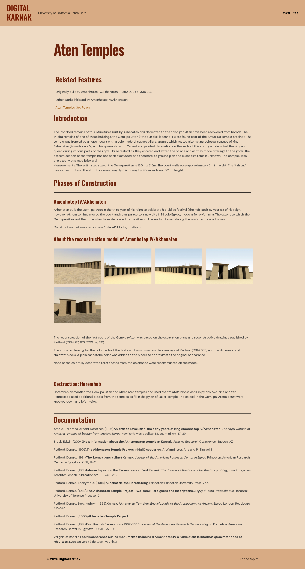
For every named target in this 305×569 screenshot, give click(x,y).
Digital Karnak (69, 559)
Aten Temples (65, 107)
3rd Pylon (83, 107)
